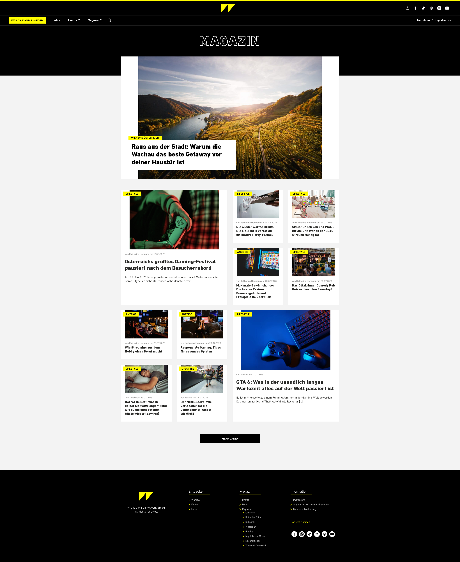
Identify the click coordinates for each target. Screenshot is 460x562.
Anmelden (423, 20)
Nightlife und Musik (255, 536)
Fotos (56, 20)
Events (73, 20)
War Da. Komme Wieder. (27, 20)
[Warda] (146, 496)
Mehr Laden (230, 438)
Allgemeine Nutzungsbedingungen (311, 504)
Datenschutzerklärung (304, 509)
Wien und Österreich (145, 137)
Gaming (249, 531)
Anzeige (242, 252)
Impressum (299, 500)
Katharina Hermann (139, 254)
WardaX (195, 500)
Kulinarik (250, 522)
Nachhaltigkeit (252, 541)
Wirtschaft (250, 527)
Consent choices (300, 522)
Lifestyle (132, 193)
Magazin (93, 20)
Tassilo (133, 397)
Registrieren (443, 20)
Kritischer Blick (253, 517)
